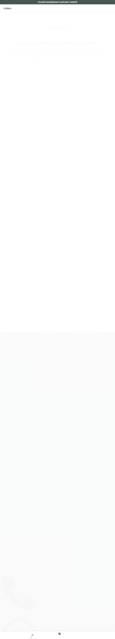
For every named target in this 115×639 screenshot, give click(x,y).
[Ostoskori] (113, 8)
